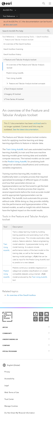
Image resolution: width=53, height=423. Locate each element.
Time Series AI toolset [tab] (14, 99)
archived (37, 123)
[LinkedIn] (46, 314)
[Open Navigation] (50, 3)
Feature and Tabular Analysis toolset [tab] (20, 60)
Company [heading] (6, 345)
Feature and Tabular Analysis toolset (19, 40)
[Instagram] (41, 319)
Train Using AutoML (14, 78)
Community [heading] (7, 333)
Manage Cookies (11, 406)
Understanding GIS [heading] (10, 339)
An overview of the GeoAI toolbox (17, 44)
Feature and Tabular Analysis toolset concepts (27, 84)
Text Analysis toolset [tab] (14, 89)
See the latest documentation (25, 129)
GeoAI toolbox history (12, 54)
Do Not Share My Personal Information (19, 413)
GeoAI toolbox (42, 37)
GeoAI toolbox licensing (13, 49)
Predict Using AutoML (15, 73)
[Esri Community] (35, 319)
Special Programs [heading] (9, 351)
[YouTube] (46, 319)
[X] (41, 314)
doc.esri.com (11, 24)
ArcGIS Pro (8, 10)
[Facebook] (35, 314)
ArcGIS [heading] (5, 327)
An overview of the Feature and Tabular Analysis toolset (25, 66)
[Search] (43, 3)
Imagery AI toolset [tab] (13, 94)
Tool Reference (9, 16)
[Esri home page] (7, 4)
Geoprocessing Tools (25, 37)
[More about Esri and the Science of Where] (7, 317)
